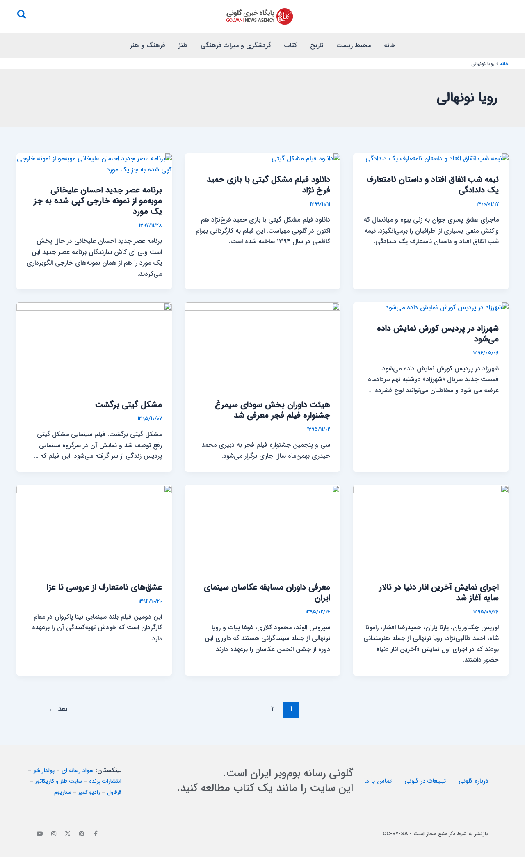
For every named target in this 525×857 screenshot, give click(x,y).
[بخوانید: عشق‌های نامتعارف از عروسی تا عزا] (94, 528)
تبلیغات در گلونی (425, 781)
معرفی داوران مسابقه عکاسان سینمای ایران (267, 592)
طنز (182, 45)
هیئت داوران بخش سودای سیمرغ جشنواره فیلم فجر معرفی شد (272, 410)
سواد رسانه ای (78, 770)
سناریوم (62, 792)
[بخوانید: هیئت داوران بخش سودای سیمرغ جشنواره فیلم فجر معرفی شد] (262, 346)
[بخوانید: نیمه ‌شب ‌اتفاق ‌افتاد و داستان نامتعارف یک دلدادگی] (437, 158)
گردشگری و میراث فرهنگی (236, 45)
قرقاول (114, 792)
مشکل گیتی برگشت (128, 404)
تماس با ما (378, 781)
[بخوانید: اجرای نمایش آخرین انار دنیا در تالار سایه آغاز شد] (431, 528)
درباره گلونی (473, 781)
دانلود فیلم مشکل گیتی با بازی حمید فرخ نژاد (268, 185)
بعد (58, 709)
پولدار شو (44, 770)
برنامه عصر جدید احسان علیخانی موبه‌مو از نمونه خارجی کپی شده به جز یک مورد (98, 201)
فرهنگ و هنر (147, 45)
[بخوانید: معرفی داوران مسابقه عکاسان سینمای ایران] (262, 528)
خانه (389, 45)
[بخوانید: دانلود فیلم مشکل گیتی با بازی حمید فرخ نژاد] (306, 158)
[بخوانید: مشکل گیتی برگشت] (94, 346)
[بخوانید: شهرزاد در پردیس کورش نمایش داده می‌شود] (447, 307)
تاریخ (316, 45)
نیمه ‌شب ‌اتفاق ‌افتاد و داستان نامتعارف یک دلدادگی (433, 185)
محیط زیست (353, 45)
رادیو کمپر (89, 792)
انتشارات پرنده (105, 781)
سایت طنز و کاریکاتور (58, 781)
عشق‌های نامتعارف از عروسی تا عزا (104, 587)
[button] (21, 16)
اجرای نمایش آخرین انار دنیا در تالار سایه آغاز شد (439, 592)
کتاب (290, 45)
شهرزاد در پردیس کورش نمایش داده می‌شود (438, 333)
